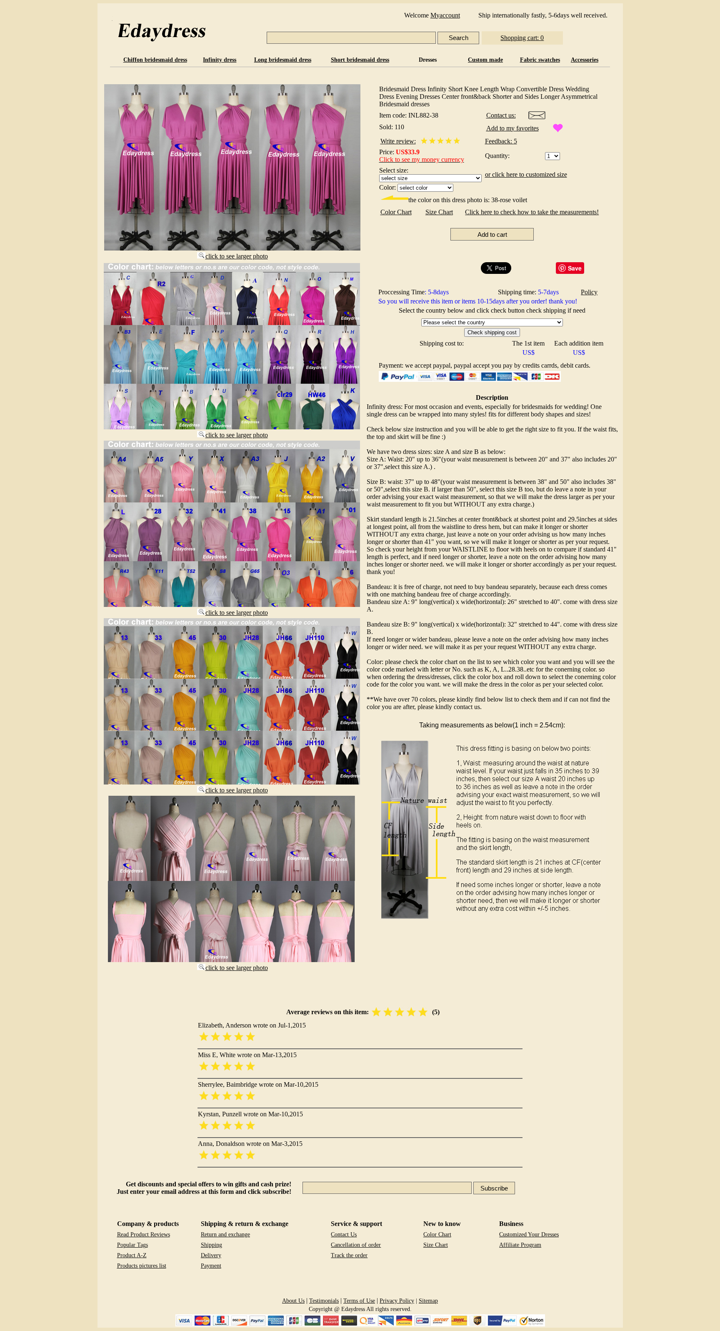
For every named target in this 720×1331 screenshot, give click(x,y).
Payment (211, 1266)
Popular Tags (132, 1245)
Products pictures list (141, 1266)
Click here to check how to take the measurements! (532, 212)
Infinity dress (219, 60)
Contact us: (501, 115)
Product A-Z (132, 1255)
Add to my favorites (512, 128)
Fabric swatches (540, 60)
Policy (589, 292)
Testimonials (324, 1301)
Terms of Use (359, 1301)
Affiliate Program (520, 1245)
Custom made (485, 60)
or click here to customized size (526, 174)
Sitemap (428, 1301)
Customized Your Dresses (529, 1234)
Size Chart (439, 212)
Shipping (211, 1245)
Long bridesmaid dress (282, 60)
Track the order (349, 1255)
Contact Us (344, 1234)
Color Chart (396, 212)
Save (575, 268)
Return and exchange (225, 1234)
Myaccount (445, 15)
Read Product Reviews (143, 1234)
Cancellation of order (356, 1245)
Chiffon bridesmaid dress (155, 60)
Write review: (398, 141)
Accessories (584, 60)
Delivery (211, 1255)
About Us (293, 1301)
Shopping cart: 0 (522, 37)
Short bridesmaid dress (360, 60)
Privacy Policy (397, 1301)
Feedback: (499, 141)
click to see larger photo (236, 256)
